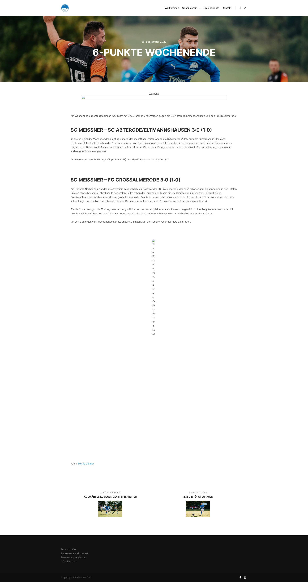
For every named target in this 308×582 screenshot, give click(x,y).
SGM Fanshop (69, 561)
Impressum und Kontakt (74, 553)
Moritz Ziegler (86, 463)
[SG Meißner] (65, 8)
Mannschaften (69, 549)
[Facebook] (240, 8)
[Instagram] (245, 8)
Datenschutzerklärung (73, 557)
